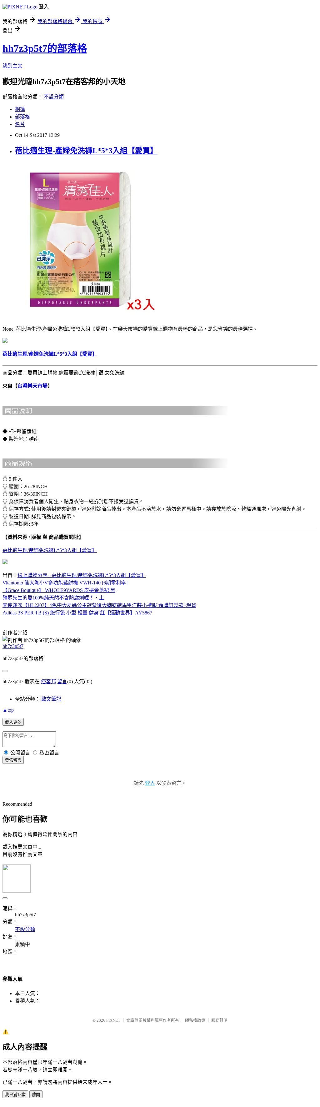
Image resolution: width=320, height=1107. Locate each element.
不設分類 (54, 96)
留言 (62, 681)
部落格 (22, 116)
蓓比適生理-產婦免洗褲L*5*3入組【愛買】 (86, 151)
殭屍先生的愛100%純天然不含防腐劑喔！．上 (53, 597)
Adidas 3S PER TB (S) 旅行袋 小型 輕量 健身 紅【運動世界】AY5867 (77, 612)
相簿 (20, 109)
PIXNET (113, 1020)
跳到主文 (12, 65)
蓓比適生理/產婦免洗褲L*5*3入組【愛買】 (49, 550)
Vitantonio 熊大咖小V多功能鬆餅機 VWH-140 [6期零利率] (65, 582)
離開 (36, 1094)
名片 (20, 124)
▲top (8, 710)
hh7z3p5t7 (12, 646)
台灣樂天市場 (33, 385)
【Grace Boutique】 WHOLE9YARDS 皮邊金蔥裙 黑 (58, 590)
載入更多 (13, 722)
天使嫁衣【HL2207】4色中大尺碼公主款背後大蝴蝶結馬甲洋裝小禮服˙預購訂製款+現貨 (99, 605)
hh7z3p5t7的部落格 (44, 48)
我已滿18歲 (15, 1094)
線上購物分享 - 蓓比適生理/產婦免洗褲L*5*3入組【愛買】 (82, 575)
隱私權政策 (195, 1020)
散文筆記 (51, 699)
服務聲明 (219, 1020)
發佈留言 (13, 760)
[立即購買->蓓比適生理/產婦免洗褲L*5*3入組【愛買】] (80, 316)
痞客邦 (48, 681)
